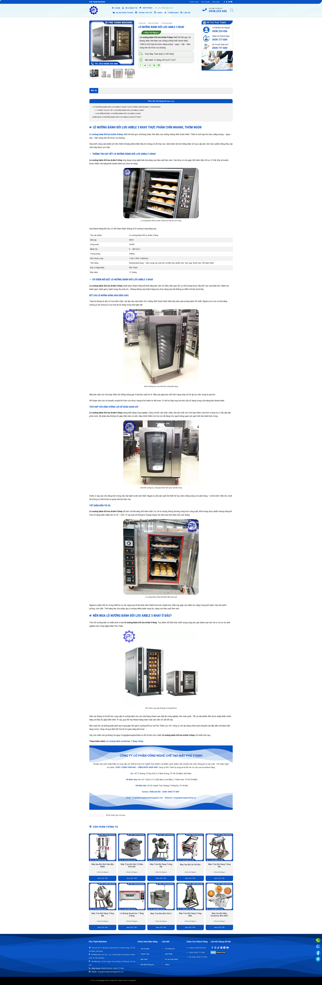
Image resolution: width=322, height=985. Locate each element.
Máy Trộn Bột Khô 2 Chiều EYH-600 (132, 865)
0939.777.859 (173, 792)
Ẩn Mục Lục (169, 101)
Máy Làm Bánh (153, 23)
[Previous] (93, 42)
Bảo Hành (216, 2)
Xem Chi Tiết (102, 878)
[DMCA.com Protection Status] (218, 952)
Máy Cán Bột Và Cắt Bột (190, 865)
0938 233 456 (219, 31)
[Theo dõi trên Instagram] (215, 948)
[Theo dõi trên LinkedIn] (224, 948)
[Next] (130, 42)
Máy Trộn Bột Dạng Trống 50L (219, 865)
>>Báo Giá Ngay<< (151, 32)
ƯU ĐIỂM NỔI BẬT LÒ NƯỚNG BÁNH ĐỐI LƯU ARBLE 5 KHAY (118, 113)
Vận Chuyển (205, 2)
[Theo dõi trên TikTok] (226, 2)
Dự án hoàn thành (171, 959)
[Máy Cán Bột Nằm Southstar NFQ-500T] (219, 896)
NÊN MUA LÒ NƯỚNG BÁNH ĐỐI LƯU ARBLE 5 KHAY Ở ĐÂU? (116, 117)
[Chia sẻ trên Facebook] (141, 66)
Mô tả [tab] (94, 90)
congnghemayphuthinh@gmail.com (147, 798)
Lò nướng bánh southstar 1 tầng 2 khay (124, 741)
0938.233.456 (154, 792)
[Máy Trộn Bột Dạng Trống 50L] (219, 847)
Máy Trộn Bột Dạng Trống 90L (161, 865)
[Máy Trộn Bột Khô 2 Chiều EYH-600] (132, 847)
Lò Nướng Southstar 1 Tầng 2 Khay (132, 914)
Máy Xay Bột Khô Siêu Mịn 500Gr (103, 865)
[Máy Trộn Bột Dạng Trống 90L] (161, 847)
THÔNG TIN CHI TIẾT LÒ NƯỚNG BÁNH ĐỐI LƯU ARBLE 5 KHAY (119, 110)
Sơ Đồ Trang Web (129, 980)
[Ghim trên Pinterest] (154, 66)
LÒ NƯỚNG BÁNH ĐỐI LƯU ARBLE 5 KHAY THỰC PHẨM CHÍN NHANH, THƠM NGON (126, 107)
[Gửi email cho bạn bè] (150, 66)
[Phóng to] (93, 59)
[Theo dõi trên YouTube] (231, 2)
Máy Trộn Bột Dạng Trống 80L (103, 914)
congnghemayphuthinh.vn (184, 798)
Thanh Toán (193, 2)
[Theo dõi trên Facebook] (224, 2)
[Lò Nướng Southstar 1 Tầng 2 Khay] (132, 896)
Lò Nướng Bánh (166, 23)
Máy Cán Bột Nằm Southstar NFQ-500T (219, 914)
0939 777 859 (219, 39)
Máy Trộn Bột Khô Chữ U (161, 913)
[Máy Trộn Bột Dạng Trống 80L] (102, 896)
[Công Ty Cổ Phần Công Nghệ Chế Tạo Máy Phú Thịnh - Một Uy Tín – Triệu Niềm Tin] (93, 10)
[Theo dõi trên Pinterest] (221, 948)
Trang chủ (142, 23)
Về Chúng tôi (170, 949)
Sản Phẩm (169, 954)
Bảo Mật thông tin (147, 964)
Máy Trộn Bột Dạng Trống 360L (190, 914)
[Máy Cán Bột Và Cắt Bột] (190, 847)
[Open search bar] (231, 10)
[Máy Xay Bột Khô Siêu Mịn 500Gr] (102, 847)
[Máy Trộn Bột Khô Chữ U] (161, 896)
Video (167, 964)
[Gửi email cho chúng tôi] (229, 2)
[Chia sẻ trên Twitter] (145, 66)
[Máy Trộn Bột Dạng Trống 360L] (190, 896)
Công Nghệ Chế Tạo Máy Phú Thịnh (109, 980)
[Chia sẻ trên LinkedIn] (159, 66)
